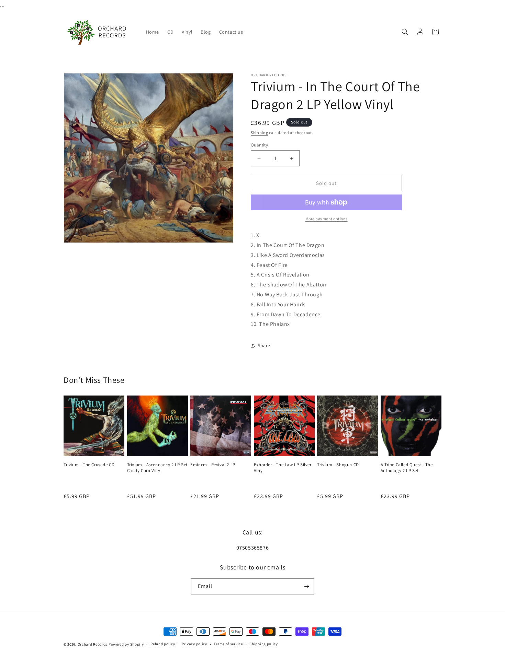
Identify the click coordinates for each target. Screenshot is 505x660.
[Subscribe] (306, 586)
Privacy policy (194, 643)
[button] (405, 31)
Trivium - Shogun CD (338, 465)
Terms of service (228, 643)
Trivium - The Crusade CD (89, 465)
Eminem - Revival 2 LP (212, 465)
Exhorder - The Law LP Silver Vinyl (283, 467)
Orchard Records (93, 644)
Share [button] (264, 345)
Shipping (259, 132)
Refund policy (162, 643)
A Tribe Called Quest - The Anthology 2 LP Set (407, 467)
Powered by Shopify (126, 644)
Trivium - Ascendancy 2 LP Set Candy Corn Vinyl (157, 467)
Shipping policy (263, 643)
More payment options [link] (326, 218)
